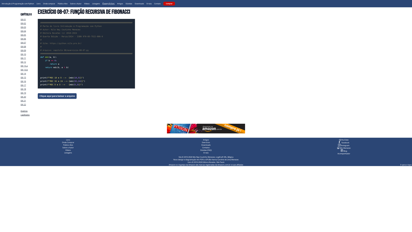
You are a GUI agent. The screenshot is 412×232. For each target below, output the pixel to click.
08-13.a (24, 65)
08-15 (23, 77)
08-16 (23, 81)
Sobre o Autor (76, 3)
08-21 (23, 100)
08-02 (23, 23)
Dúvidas (129, 3)
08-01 (23, 19)
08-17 (23, 85)
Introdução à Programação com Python (18, 3)
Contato (157, 3)
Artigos (120, 3)
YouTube (345, 140)
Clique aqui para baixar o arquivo (57, 96)
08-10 (23, 54)
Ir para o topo (406, 165)
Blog (345, 151)
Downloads (139, 3)
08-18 (23, 89)
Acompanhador (344, 153)
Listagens (96, 3)
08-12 (23, 62)
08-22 (23, 104)
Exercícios (108, 3)
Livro (39, 3)
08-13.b (24, 69)
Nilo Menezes (345, 148)
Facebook (345, 142)
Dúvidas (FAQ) (206, 150)
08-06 (23, 38)
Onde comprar (49, 3)
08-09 (23, 50)
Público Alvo (63, 3)
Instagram (345, 145)
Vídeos (87, 3)
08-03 (23, 27)
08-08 (23, 46)
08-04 (23, 31)
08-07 (23, 42)
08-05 (23, 35)
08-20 (23, 96)
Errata (149, 3)
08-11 (23, 58)
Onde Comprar (68, 142)
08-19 (23, 93)
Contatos (206, 147)
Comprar (169, 4)
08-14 (23, 73)
